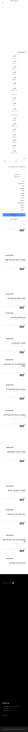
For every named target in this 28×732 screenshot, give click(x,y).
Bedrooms (17, 174)
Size (24, 158)
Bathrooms (17, 177)
